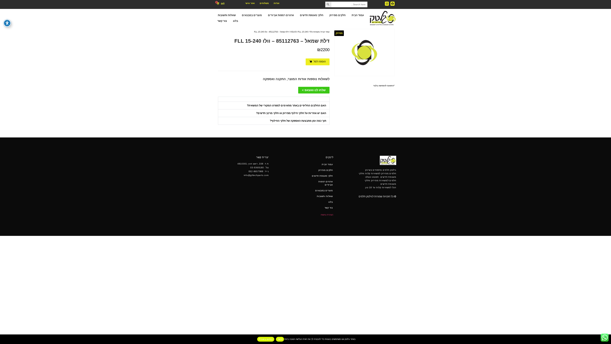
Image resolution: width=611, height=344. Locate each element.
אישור (279, 339)
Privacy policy (266, 339)
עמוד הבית (358, 15)
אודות (276, 3)
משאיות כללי (314, 32)
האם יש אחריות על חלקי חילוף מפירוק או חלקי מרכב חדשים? (291, 113)
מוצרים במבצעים (252, 15)
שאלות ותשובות (227, 15)
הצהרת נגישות (327, 215)
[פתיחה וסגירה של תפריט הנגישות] (7, 23)
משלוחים (264, 3)
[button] (318, 61)
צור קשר (222, 21)
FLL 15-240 (303, 32)
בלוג (235, 21)
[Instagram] (387, 4)
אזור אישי (250, 3)
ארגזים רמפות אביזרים (281, 15)
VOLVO (293, 32)
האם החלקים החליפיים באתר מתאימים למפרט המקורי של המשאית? (286, 105)
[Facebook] (392, 4)
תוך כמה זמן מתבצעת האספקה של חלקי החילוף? (298, 120)
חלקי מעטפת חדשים (311, 15)
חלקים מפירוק (337, 15)
